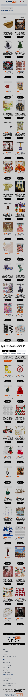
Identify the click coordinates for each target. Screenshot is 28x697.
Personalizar (21, 351)
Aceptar (5, 351)
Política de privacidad (21, 353)
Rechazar (13, 351)
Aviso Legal (13, 353)
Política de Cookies (6, 353)
